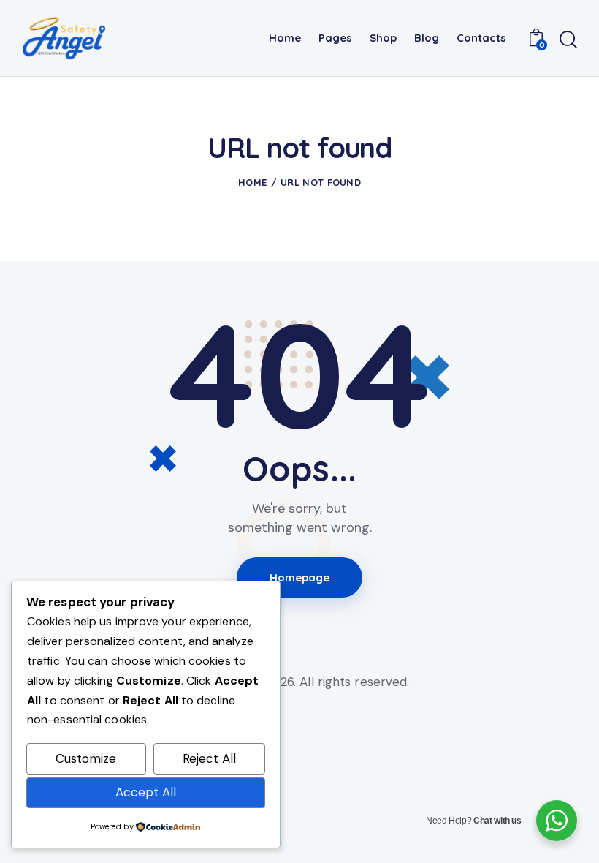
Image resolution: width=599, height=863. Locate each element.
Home (252, 182)
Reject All (209, 758)
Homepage (300, 577)
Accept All (145, 792)
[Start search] (568, 40)
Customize (86, 758)
